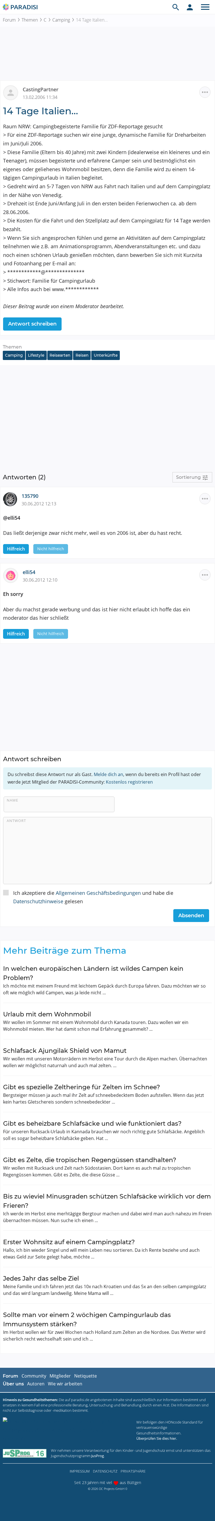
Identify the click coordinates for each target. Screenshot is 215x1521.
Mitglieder (60, 1376)
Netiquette (85, 1376)
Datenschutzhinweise (38, 901)
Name (12, 800)
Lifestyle (36, 355)
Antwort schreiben (32, 324)
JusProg (97, 1455)
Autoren (36, 1384)
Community (34, 1376)
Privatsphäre (133, 1471)
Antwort (16, 820)
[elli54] (13, 575)
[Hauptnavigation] (205, 7)
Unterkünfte (106, 355)
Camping (61, 20)
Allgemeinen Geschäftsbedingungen (98, 893)
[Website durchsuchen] (176, 7)
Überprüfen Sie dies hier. (156, 1438)
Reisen (82, 355)
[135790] (12, 498)
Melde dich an (108, 774)
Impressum (80, 1471)
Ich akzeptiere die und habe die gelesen (93, 897)
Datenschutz (105, 1471)
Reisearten (60, 355)
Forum (9, 20)
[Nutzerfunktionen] (190, 7)
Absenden (191, 915)
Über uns (13, 1384)
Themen (30, 20)
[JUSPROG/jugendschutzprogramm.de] (24, 1453)
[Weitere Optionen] (205, 92)
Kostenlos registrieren (129, 782)
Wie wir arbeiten (65, 1384)
